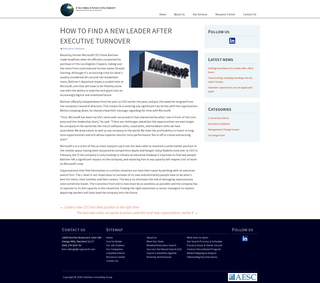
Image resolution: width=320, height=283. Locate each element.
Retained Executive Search (161, 245)
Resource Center (225, 14)
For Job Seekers (115, 245)
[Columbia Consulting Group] (97, 9)
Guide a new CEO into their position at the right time (99, 207)
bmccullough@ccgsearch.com (78, 249)
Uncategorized (216, 135)
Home (162, 14)
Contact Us (249, 14)
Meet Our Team (155, 241)
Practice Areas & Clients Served (204, 245)
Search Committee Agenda (161, 253)
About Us (179, 14)
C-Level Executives (218, 118)
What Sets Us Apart (197, 237)
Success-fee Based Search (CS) (164, 249)
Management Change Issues (223, 129)
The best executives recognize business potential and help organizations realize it (137, 212)
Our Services (200, 14)
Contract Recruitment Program (204, 249)
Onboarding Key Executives (202, 257)
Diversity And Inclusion (159, 257)
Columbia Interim (115, 253)
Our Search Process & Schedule (204, 241)
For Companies (114, 249)
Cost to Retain (114, 241)
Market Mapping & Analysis (201, 253)
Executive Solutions (74, 48)
